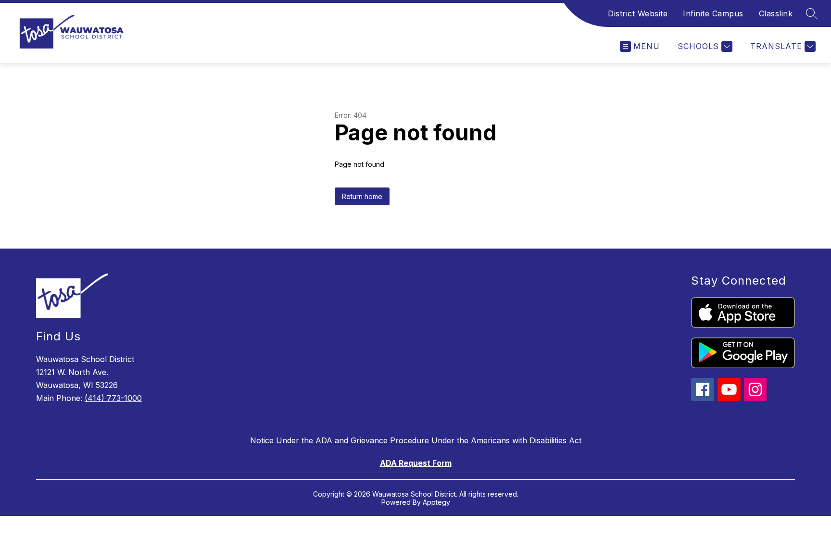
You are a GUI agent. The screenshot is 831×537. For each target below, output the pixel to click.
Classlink (776, 13)
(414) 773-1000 (113, 398)
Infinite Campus (713, 13)
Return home (362, 196)
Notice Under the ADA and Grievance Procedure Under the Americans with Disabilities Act (415, 440)
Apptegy (436, 502)
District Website (637, 13)
